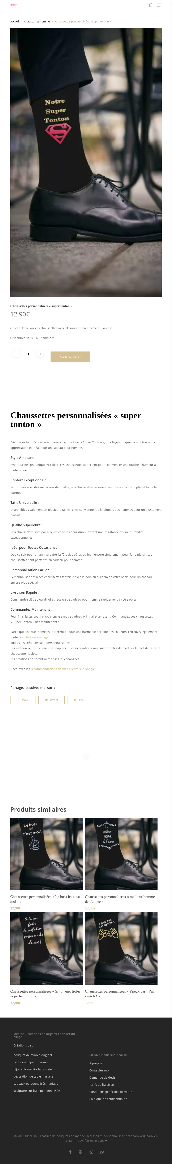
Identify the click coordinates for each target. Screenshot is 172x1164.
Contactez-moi (99, 1070)
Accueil (14, 21)
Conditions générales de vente (110, 1092)
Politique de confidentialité (108, 1099)
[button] (159, 5)
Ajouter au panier (70, 357)
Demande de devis (102, 1077)
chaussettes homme (37, 21)
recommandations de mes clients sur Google (63, 669)
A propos (95, 1063)
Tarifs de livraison (101, 1085)
